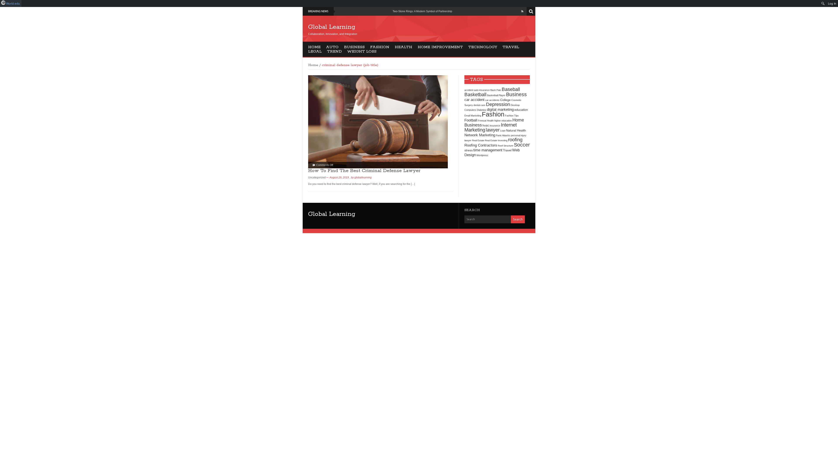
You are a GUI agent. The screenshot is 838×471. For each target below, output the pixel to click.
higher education (503, 120)
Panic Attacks (503, 135)
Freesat (482, 120)
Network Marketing (479, 135)
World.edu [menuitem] (13, 3)
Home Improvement (440, 47)
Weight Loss (361, 51)
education (521, 109)
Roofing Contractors (480, 145)
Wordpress (482, 155)
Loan (502, 130)
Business (354, 47)
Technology (482, 47)
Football (470, 120)
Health (403, 47)
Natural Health (516, 130)
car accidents (492, 100)
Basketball (475, 94)
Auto (332, 47)
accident (468, 90)
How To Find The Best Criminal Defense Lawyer (364, 171)
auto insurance (482, 90)
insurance (495, 125)
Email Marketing (472, 115)
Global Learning (331, 27)
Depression (498, 104)
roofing (515, 139)
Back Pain (495, 90)
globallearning (363, 177)
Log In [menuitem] (832, 3)
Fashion (379, 47)
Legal (315, 51)
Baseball (511, 89)
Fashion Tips (512, 115)
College (505, 100)
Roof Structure (505, 145)
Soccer (522, 145)
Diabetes (481, 110)
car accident (474, 99)
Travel (511, 47)
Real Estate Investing (496, 140)
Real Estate (478, 140)
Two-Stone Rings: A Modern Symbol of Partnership (422, 11)
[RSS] (522, 11)
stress (468, 150)
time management (487, 150)
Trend (334, 51)
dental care (479, 105)
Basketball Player (496, 95)
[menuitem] (823, 3)
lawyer (493, 130)
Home (314, 47)
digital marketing (500, 109)
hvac (486, 125)
